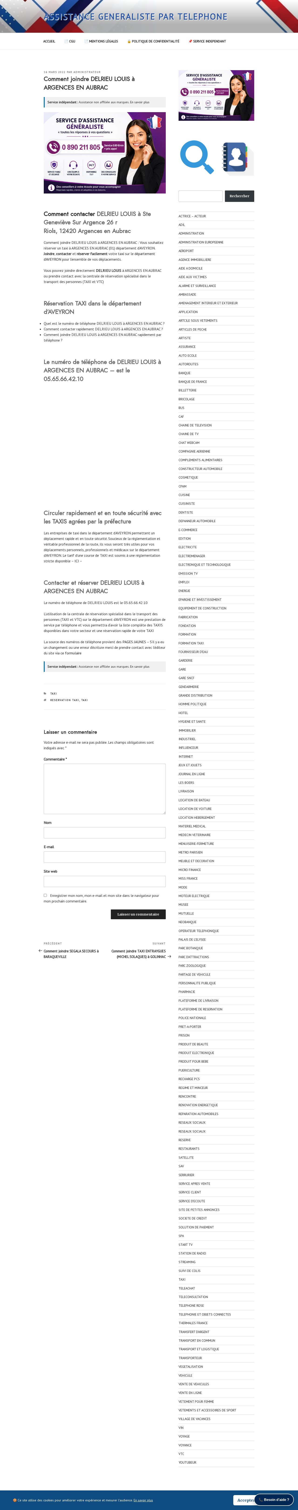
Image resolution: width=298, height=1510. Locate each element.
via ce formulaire (68, 653)
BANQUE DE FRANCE (193, 382)
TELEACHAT (187, 1288)
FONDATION (187, 626)
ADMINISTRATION (191, 233)
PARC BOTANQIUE (191, 948)
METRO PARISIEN (191, 852)
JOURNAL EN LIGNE (192, 774)
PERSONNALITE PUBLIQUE (197, 983)
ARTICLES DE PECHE (193, 329)
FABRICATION (188, 617)
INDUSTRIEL (187, 739)
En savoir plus (139, 102)
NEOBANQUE (187, 922)
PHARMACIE (187, 992)
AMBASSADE (187, 294)
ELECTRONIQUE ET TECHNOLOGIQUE (205, 565)
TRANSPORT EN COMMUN (197, 1340)
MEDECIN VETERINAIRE (195, 835)
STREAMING (187, 1262)
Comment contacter (69, 213)
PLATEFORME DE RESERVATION (200, 1009)
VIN (181, 1428)
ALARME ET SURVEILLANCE (197, 286)
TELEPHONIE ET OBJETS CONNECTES (205, 1314)
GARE (182, 669)
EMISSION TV (188, 573)
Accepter (246, 1500)
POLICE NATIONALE (192, 1018)
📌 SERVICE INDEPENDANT (207, 41)
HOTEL (183, 713)
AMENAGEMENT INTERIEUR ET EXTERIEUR (208, 303)
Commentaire (55, 759)
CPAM (182, 486)
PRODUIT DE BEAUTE (193, 1044)
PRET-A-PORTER (190, 1027)
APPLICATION (188, 312)
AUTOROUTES (188, 364)
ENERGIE (184, 591)
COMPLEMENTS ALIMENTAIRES (200, 460)
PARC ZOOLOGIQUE (192, 966)
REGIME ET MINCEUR (193, 1088)
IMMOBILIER (187, 730)
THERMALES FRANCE (193, 1323)
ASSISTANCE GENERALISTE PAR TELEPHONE (136, 16)
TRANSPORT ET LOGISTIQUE (199, 1349)
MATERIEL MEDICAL (192, 826)
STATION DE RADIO (192, 1253)
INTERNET (186, 756)
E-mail (49, 846)
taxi (121, 253)
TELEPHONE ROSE (191, 1305)
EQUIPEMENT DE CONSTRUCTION (202, 608)
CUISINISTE (187, 503)
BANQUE (184, 373)
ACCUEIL (49, 41)
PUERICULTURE (189, 1070)
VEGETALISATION (191, 1367)
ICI (76, 561)
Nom (47, 822)
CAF (181, 417)
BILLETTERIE (187, 390)
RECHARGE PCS (189, 1079)
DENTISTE (186, 512)
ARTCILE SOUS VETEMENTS (198, 320)
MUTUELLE (186, 913)
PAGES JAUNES (134, 641)
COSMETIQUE (188, 477)
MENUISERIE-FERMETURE (196, 844)
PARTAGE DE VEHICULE (194, 974)
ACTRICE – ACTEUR (192, 216)
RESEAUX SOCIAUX (192, 1122)
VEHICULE (185, 1375)
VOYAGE (184, 1436)
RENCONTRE (187, 1096)
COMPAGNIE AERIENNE (194, 451)
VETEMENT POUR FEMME (196, 1401)
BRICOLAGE (187, 399)
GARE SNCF (186, 678)
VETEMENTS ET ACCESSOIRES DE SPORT (207, 1410)
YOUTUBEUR (187, 1462)
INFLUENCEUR (188, 748)
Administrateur (87, 72)
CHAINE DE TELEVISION (195, 425)
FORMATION (187, 634)
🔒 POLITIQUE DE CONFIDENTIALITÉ (153, 41)
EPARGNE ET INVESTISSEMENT (200, 600)
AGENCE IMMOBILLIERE (195, 260)
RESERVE (185, 1140)
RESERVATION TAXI (64, 700)
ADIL (182, 225)
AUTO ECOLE (188, 355)
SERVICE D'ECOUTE (192, 1201)
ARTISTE (185, 338)
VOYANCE (185, 1445)
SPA (181, 1236)
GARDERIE (186, 660)
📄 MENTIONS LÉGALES (101, 41)
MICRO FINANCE (190, 870)
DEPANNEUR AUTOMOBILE (197, 521)
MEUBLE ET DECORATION (196, 861)
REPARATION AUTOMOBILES (198, 1114)
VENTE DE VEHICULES (194, 1384)
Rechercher (239, 196)
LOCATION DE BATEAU (194, 800)
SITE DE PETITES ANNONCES (199, 1210)
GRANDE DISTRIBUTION (195, 695)
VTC (181, 1454)
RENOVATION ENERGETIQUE (198, 1105)
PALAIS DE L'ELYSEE (192, 939)
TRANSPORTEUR (190, 1358)
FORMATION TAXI (191, 643)
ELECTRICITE (188, 547)
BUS (181, 408)
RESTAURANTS (189, 1149)
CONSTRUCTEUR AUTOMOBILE (200, 469)
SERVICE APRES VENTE (194, 1184)
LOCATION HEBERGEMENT (197, 817)
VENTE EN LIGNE (190, 1393)
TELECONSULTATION (193, 1297)
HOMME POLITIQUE (193, 704)
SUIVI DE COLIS (189, 1271)
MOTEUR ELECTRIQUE (194, 896)
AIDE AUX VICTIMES (193, 277)
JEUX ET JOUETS (190, 765)
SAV (181, 1166)
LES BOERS (186, 783)
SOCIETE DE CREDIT (193, 1218)
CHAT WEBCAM (189, 443)
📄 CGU (69, 41)
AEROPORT (186, 251)
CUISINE (184, 495)
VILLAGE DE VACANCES (194, 1419)
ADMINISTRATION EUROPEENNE (201, 242)
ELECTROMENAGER (192, 556)
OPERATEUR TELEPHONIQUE (199, 931)
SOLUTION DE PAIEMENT (196, 1227)
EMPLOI (184, 582)
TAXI (53, 693)
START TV (186, 1245)
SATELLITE (186, 1157)
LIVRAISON (186, 791)
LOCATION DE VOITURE (195, 809)
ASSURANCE (187, 347)
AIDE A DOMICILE (191, 268)
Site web (50, 871)
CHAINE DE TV (189, 434)
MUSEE (183, 904)
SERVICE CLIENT (190, 1192)
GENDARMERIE (189, 687)
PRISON (184, 1035)
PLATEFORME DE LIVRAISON (198, 1001)
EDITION (185, 538)
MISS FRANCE (188, 878)
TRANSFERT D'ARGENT (194, 1332)
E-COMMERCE (188, 530)
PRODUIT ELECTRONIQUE (196, 1053)
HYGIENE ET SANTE (192, 721)
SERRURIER (186, 1175)
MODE (183, 887)
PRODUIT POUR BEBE (193, 1061)
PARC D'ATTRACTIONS (194, 957)
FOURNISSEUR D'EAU (193, 652)
